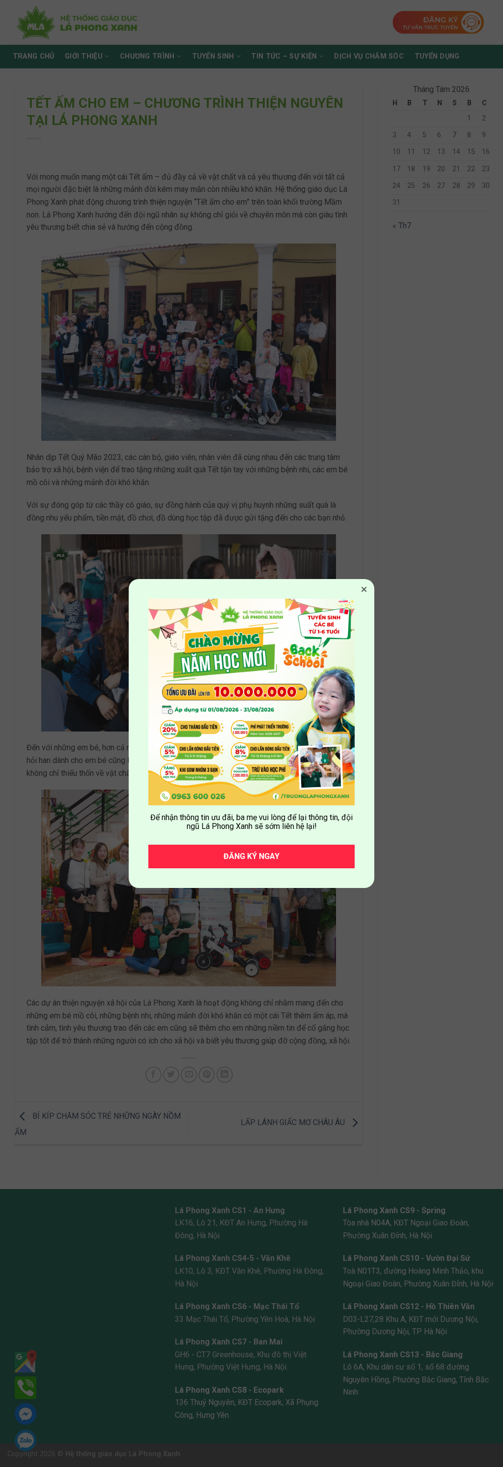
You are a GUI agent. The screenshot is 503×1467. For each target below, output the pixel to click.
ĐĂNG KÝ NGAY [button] (251, 856)
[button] (364, 589)
